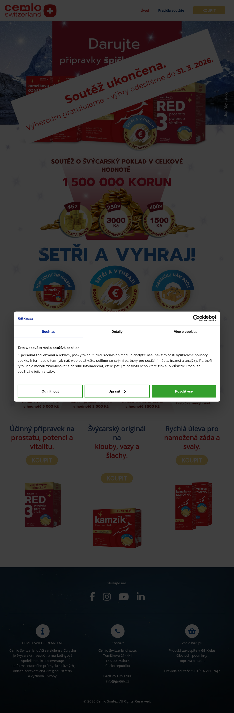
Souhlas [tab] (48, 331)
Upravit (114, 391)
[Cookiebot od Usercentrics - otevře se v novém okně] (196, 318)
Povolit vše (184, 391)
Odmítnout (50, 391)
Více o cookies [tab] (185, 331)
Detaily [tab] (117, 331)
